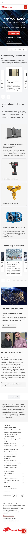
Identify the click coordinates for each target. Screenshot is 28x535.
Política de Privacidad (8, 516)
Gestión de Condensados (10, 460)
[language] (2, 2)
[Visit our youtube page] (17, 495)
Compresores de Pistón (10, 427)
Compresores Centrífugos (10, 434)
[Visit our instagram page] (22, 495)
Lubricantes (7, 458)
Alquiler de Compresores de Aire (12, 463)
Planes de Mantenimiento (10, 451)
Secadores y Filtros (9, 436)
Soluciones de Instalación (10, 465)
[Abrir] (25, 7)
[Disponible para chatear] (23, 531)
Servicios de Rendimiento (10, 454)
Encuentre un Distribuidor (10, 488)
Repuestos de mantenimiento (11, 467)
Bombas (6, 441)
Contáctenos (7, 491)
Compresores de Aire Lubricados (12, 432)
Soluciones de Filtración (10, 456)
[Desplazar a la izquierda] (3, 97)
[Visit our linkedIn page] (13, 495)
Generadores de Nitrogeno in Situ (12, 439)
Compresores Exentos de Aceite (12, 430)
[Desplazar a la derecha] (8, 97)
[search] (25, 2)
